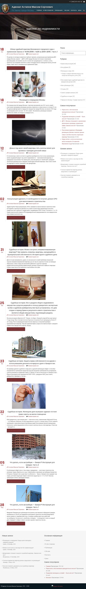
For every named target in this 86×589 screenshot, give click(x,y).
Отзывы (63, 89)
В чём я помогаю (48, 10)
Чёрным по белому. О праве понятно (71, 100)
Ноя (2, 201)
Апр (2, 506)
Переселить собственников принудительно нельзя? (61, 568)
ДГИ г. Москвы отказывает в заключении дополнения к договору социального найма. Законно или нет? (73, 123)
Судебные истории (66, 96)
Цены (79, 10)
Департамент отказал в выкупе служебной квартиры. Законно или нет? (73, 165)
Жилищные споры (66, 71)
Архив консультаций (67, 64)
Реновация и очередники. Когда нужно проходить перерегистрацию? (72, 154)
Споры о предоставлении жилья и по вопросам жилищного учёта (72, 74)
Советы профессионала (68, 93)
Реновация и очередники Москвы (32, 100)
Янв (2, 150)
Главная (39, 10)
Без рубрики (64, 67)
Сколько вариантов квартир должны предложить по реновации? (71, 170)
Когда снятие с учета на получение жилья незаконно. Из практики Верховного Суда (72, 141)
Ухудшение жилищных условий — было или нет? (60, 573)
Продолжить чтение (16, 68)
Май (2, 464)
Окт (2, 51)
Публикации (58, 10)
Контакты (74, 10)
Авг (2, 251)
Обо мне (66, 10)
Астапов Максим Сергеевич (16, 54)
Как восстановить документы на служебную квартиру (70, 176)
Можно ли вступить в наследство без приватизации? (18, 548)
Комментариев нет (33, 54)
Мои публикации (66, 85)
